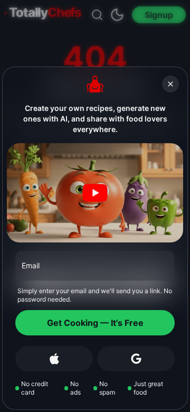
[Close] (170, 84)
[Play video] (95, 192)
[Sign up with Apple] (54, 358)
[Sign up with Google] (136, 358)
